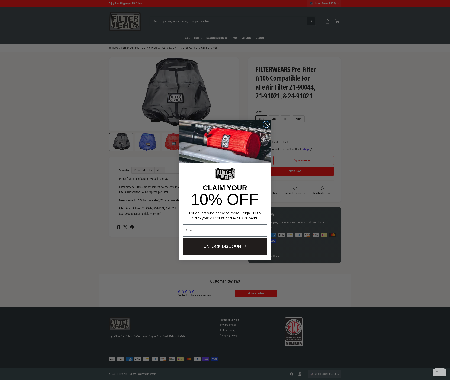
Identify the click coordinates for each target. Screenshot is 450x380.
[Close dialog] (266, 124)
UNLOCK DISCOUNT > (225, 246)
